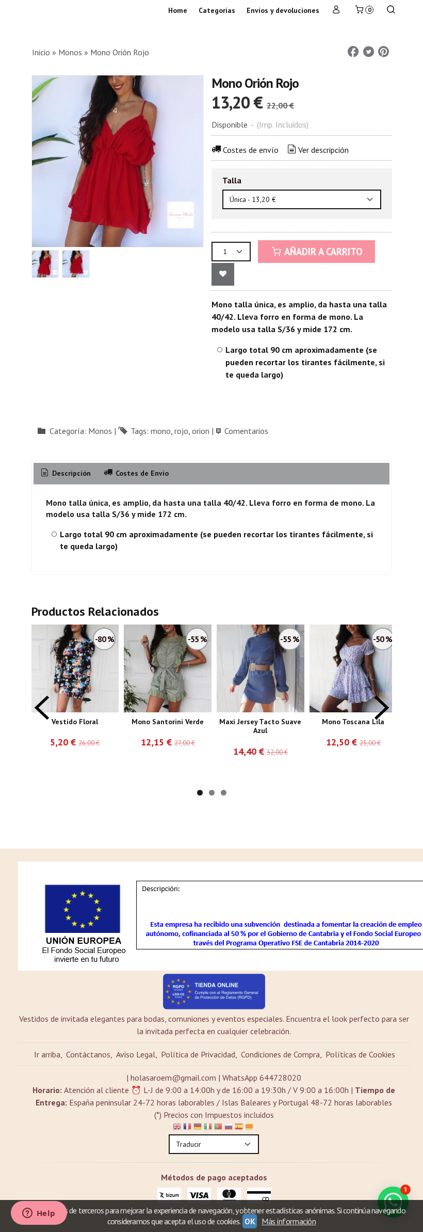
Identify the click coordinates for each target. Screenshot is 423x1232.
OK (250, 1221)
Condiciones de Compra (280, 1054)
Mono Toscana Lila (353, 721)
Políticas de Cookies (360, 1054)
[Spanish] (239, 1128)
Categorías (217, 10)
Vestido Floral (75, 721)
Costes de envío (251, 150)
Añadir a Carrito (322, 251)
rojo (181, 431)
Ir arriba (47, 1054)
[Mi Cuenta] (336, 10)
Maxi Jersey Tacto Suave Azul (260, 726)
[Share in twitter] (368, 52)
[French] (187, 1128)
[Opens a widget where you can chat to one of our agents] (38, 1214)
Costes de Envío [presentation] (141, 473)
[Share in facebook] (353, 52)
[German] (197, 1128)
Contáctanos (88, 1054)
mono (161, 431)
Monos (100, 431)
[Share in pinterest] (384, 52)
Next (381, 708)
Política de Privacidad (198, 1054)
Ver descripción (323, 150)
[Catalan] (250, 1128)
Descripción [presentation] (70, 473)
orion (200, 431)
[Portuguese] (218, 1128)
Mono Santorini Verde (168, 721)
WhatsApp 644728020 (261, 1077)
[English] (177, 1128)
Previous (41, 708)
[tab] (65, 474)
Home (177, 10)
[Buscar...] (391, 10)
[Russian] (228, 1128)
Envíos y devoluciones (283, 10)
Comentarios (246, 431)
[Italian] (208, 1128)
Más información (289, 1221)
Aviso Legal (135, 1054)
